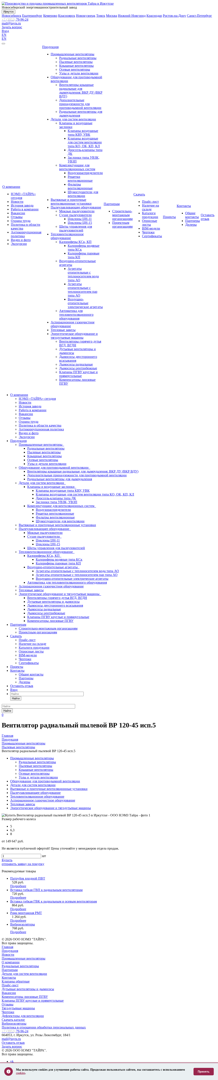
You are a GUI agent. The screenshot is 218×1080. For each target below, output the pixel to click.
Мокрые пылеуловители (77, 211)
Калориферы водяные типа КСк (59, 559)
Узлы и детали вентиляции (78, 73)
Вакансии (18, 213)
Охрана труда (20, 221)
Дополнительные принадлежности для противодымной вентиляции (80, 104)
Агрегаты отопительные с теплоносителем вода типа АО (83, 274)
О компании (11, 187)
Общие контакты (192, 215)
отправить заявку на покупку (23, 864)
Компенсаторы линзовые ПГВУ (50, 621)
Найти (16, 698)
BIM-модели (151, 228)
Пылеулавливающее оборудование (76, 207)
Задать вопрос (12, 27)
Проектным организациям (122, 224)
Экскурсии (19, 244)
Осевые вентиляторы (74, 69)
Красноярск (66, 15)
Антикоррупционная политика (41, 429)
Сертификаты (152, 236)
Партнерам (112, 204)
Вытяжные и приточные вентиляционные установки (71, 201)
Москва (111, 15)
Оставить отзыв (207, 217)
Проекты (169, 217)
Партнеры (192, 221)
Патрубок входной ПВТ (27, 878)
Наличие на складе (150, 207)
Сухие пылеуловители (75, 215)
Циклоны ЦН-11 (80, 219)
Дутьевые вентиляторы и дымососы (53, 601)
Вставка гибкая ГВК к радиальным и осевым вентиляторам (53, 901)
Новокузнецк (85, 15)
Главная (7, 947)
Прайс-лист (150, 201)
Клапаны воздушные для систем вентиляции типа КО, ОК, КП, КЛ (85, 142)
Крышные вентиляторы (76, 65)
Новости (17, 201)
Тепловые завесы (63, 330)
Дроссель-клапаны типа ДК (56, 498)
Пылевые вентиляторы (76, 62)
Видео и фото (21, 240)
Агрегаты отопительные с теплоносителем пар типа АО (82, 289)
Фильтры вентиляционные (80, 186)
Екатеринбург (32, 15)
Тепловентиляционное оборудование (67, 236)
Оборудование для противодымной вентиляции (54, 467)
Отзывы (17, 217)
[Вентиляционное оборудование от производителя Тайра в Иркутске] (58, 3)
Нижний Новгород (132, 15)
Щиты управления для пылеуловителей (75, 228)
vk (12, 1061)
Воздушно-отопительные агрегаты (53, 567)
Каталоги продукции (150, 215)
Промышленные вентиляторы (72, 54)
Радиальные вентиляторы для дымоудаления (59, 479)
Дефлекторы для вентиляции (23, 1016)
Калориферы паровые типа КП (58, 563)
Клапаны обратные (16, 981)
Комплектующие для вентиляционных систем (77, 167)
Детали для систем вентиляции (73, 119)
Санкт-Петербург (199, 15)
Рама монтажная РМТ (26, 913)
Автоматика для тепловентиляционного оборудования (76, 314)
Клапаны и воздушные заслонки (51, 487)
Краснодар (154, 15)
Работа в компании (25, 209)
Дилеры (191, 224)
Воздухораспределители (85, 173)
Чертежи (148, 232)
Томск (100, 15)
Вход (5, 31)
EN (4, 35)
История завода (22, 205)
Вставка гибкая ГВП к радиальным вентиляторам (46, 890)
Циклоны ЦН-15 (80, 222)
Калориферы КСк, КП (75, 242)
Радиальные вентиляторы (77, 58)
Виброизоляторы (22, 924)
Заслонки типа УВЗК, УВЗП (56, 502)
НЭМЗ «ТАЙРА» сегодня (37, 398)
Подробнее (18, 886)
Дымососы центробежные (78, 368)
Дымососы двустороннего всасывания (55, 605)
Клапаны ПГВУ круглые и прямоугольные (78, 374)
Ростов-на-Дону (174, 15)
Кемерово (50, 15)
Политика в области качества (40, 425)
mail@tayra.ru (11, 23)
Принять (203, 1071)
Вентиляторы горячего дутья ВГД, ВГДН (57, 598)
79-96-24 (15, 19)
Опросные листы (149, 222)
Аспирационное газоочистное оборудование (51, 586)
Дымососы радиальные (76, 364)
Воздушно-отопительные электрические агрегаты (85, 303)
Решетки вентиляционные (80, 178)
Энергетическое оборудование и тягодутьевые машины (74, 335)
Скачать (139, 194)
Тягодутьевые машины (18, 1008)
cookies (20, 1073)
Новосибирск (11, 15)
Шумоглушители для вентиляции (83, 194)
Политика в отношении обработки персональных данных (44, 1027)
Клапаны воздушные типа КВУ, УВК (83, 132)
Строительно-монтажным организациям (122, 215)
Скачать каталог (13, 1019)
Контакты (184, 206)
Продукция (50, 47)
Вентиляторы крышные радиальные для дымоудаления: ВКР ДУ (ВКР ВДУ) (80, 90)
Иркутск (8, 11)
